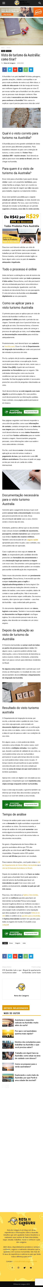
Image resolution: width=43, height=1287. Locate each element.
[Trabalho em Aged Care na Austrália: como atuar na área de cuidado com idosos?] (8, 1056)
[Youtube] (31, 1268)
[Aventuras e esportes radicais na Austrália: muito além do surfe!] (8, 1023)
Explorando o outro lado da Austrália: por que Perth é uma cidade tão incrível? (27, 1077)
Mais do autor (12, 1013)
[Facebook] (12, 1268)
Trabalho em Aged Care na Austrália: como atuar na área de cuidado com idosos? (27, 1055)
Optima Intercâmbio (30, 895)
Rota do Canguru (9, 63)
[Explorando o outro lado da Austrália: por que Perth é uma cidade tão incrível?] (8, 1078)
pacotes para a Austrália (31, 916)
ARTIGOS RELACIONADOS (16, 1008)
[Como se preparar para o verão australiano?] (8, 1067)
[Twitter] (24, 1268)
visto (24, 943)
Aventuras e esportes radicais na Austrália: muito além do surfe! (26, 1022)
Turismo (9, 51)
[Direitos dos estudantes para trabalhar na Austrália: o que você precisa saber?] (8, 1045)
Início (3, 48)
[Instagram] (18, 1268)
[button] (40, 3)
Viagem (17, 943)
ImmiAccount (10, 346)
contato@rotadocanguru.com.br (25, 1261)
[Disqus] (21, 1120)
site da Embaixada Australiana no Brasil (17, 868)
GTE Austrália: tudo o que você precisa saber (11, 971)
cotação (5, 925)
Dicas (8, 48)
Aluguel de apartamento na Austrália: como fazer (31, 971)
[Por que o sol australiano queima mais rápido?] (8, 1034)
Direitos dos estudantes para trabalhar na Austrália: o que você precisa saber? (27, 1044)
